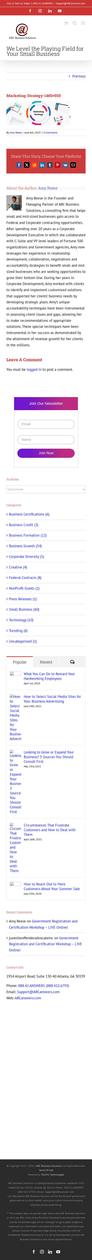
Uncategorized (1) (23, 641)
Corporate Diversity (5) (26, 556)
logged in (34, 369)
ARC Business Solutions (48, 1165)
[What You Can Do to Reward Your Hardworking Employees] (15, 674)
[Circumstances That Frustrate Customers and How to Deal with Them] (15, 825)
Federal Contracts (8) (25, 577)
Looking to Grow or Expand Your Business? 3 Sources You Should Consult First (49, 757)
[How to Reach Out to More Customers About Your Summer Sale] (15, 884)
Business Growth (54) (25, 546)
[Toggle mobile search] (75, 23)
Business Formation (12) (28, 535)
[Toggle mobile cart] (66, 23)
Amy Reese (16, 132)
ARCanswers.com (28, 998)
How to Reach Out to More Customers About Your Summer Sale (52, 886)
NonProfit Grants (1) (24, 588)
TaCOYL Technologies (52, 1174)
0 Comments (50, 132)
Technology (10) (21, 620)
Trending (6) (18, 630)
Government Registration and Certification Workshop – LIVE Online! (45, 944)
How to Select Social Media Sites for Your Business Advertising (52, 699)
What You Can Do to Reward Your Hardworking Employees (49, 676)
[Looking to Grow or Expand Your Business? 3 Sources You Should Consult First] (15, 752)
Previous (79, 76)
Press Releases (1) (23, 599)
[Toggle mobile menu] (83, 23)
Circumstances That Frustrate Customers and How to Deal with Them (50, 830)
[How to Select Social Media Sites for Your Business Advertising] (15, 697)
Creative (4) (18, 567)
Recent (46, 661)
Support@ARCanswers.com (70, 3)
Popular (20, 661)
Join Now (46, 453)
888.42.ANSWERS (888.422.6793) (43, 985)
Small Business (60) (24, 609)
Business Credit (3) (23, 525)
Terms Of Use (46, 1170)
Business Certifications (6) (29, 514)
